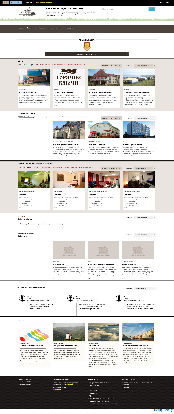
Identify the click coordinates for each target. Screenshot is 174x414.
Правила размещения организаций (99, 401)
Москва (29, 299)
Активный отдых (24, 343)
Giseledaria (30, 297)
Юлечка (78, 297)
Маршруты (70, 28)
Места (50, 28)
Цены (90, 388)
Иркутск (90, 261)
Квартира (22, 194)
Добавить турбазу (25, 65)
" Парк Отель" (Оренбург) (96, 145)
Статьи (21, 320)
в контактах (69, 385)
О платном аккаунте (94, 385)
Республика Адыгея (127, 261)
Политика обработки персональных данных (101, 399)
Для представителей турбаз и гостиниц (100, 383)
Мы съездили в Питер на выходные (135, 346)
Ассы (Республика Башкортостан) (101, 92)
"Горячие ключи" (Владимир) (64, 92)
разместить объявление (27, 167)
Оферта (91, 396)
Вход (5, 2)
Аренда (42, 28)
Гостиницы (31, 28)
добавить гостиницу (26, 117)
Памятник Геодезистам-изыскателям (101, 265)
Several (126, 297)
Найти (152, 9)
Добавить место (24, 236)
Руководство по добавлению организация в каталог (103, 404)
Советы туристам (59, 343)
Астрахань (56, 261)
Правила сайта (93, 393)
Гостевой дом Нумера (35, 301)
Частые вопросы (93, 391)
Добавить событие (25, 219)
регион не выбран (164, 3)
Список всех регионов (25, 384)
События (59, 28)
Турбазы (21, 28)
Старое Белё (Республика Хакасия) (136, 92)
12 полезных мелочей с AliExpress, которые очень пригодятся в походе (33, 347)
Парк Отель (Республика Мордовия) (65, 145)
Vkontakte (126, 387)
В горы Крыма (94, 346)
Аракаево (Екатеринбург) (28, 92)
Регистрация (15, 2)
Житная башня (58, 265)
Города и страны (93, 343)
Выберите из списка (86, 54)
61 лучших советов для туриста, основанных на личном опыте (65, 347)
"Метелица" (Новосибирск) (132, 145)
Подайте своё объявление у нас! (43, 3)
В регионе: (129, 66)
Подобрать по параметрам (109, 66)
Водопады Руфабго (129, 265)
